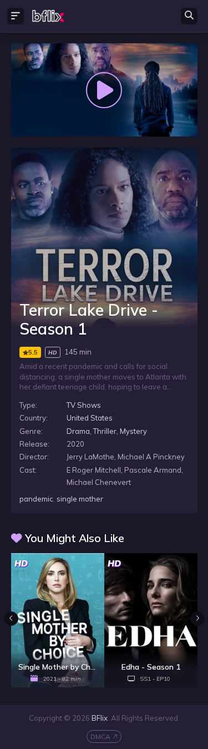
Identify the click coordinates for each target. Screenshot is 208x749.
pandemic (36, 498)
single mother (80, 498)
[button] (197, 618)
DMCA (100, 736)
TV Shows (84, 405)
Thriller (104, 431)
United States (90, 417)
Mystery (133, 431)
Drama (78, 431)
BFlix (100, 717)
